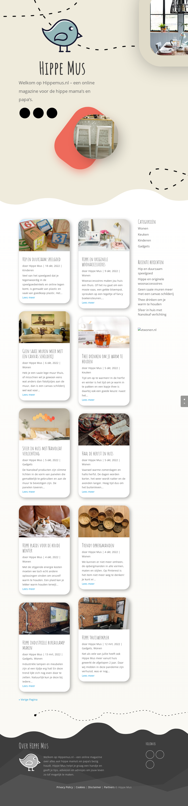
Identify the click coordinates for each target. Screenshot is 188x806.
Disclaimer (94, 787)
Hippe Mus (35, 266)
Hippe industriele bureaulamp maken (43, 645)
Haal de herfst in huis (97, 453)
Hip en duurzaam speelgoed (41, 259)
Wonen (26, 367)
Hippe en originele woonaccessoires (95, 262)
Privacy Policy (65, 787)
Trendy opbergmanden (98, 545)
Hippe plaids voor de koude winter (41, 548)
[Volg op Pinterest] (52, 113)
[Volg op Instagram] (38, 113)
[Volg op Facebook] (24, 113)
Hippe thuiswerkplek (95, 637)
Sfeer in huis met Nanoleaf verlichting (42, 451)
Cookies (80, 787)
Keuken (86, 372)
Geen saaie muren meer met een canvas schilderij (42, 353)
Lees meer (28, 297)
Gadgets (27, 464)
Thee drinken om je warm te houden (102, 359)
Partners (109, 787)
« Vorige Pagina (28, 699)
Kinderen (28, 270)
